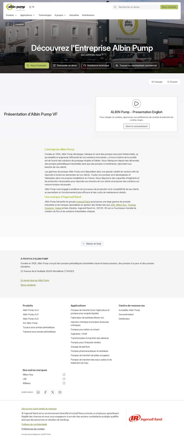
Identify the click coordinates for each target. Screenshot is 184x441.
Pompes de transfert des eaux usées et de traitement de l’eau (91, 361)
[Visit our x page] (52, 392)
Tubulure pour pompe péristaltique (39, 331)
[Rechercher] (115, 7)
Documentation (126, 314)
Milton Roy (121, 205)
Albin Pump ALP (31, 314)
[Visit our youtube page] (60, 392)
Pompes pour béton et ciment (85, 329)
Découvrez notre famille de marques (39, 408)
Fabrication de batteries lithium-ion (87, 317)
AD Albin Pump (30, 323)
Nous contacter (28, 285)
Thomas (132, 205)
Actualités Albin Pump (129, 310)
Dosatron (49, 208)
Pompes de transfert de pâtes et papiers (90, 355)
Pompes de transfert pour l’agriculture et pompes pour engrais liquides (90, 312)
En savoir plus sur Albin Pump (35, 280)
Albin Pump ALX (31, 318)
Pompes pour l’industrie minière (86, 342)
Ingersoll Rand (83, 201)
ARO (112, 205)
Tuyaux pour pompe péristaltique (39, 327)
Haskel (58, 208)
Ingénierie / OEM (79, 333)
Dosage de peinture (80, 346)
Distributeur (124, 318)
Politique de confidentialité (34, 424)
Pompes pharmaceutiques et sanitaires (89, 351)
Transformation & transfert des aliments (90, 338)
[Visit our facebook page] (45, 392)
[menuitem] (11, 15)
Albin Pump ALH (31, 310)
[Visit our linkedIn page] (38, 392)
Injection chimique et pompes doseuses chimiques (90, 324)
